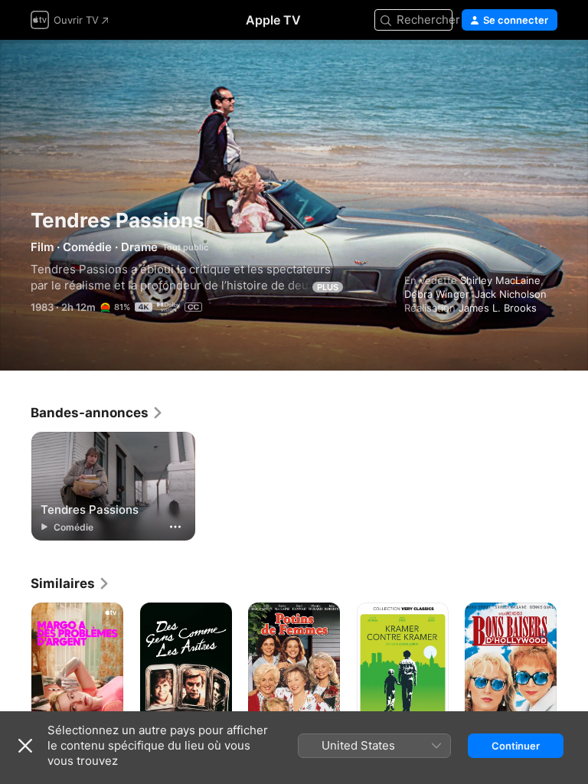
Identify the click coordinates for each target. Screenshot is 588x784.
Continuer (516, 746)
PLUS (327, 287)
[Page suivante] (572, 671)
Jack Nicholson (511, 294)
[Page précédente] (15, 671)
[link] (97, 412)
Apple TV (273, 20)
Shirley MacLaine (500, 280)
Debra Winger (436, 294)
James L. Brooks (498, 308)
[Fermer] (25, 746)
